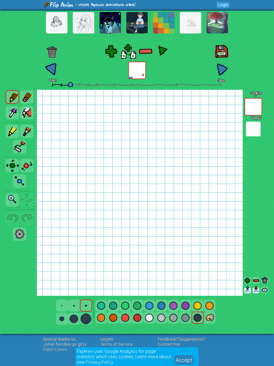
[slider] (70, 84)
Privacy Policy (99, 362)
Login (223, 4)
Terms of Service (117, 344)
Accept (184, 360)
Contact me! (169, 344)
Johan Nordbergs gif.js (65, 344)
